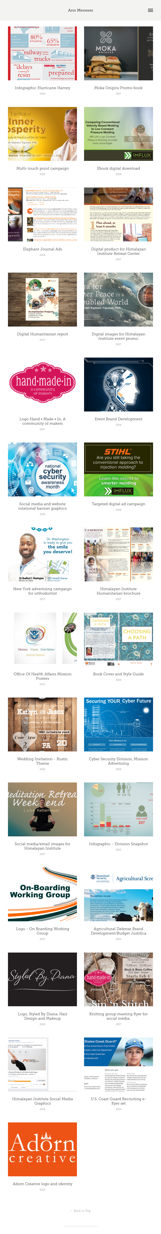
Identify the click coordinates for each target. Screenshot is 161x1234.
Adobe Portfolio (88, 1226)
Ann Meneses (80, 10)
